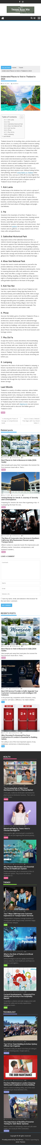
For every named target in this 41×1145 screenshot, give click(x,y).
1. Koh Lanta (10, 120)
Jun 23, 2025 (8, 864)
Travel (3, 412)
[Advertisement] (20, 42)
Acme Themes (20, 1142)
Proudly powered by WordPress (12, 1140)
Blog (3, 702)
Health (6, 799)
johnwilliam (15, 83)
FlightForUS (23, 404)
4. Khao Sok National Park (14, 126)
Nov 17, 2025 (6, 495)
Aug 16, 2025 (8, 1080)
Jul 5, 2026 (5, 733)
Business (6, 1053)
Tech (5, 925)
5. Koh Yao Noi (10, 128)
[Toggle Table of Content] (20, 117)
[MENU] (39, 18)
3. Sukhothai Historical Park (14, 124)
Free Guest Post (16, 495)
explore (14, 226)
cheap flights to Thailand (25, 172)
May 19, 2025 (8, 951)
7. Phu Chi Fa (10, 132)
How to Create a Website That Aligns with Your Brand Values (30, 421)
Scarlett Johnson (15, 457)
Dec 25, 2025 (8, 1041)
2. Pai (8, 122)
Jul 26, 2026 (6, 457)
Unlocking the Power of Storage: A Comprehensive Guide (10, 421)
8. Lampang (10, 134)
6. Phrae (8, 130)
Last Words (6, 136)
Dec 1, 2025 (8, 785)
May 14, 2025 (8, 992)
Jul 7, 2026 (5, 688)
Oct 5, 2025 (6, 536)
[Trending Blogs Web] (2, 17)
